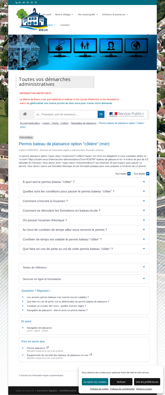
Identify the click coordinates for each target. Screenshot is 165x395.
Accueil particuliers (30, 123)
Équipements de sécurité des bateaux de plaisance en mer (58, 355)
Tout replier (121, 173)
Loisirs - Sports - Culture (56, 123)
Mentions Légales (144, 389)
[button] (84, 182)
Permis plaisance (36, 348)
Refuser (121, 381)
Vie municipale (86, 14)
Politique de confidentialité (122, 389)
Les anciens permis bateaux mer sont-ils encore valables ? (58, 297)
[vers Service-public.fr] (127, 115)
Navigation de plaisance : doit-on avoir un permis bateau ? (57, 310)
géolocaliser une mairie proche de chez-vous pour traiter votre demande (71, 103)
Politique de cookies (99, 389)
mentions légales (47, 390)
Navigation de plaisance (84, 123)
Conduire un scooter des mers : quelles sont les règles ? (56, 306)
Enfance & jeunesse (113, 14)
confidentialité (67, 390)
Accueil (47, 14)
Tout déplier (140, 173)
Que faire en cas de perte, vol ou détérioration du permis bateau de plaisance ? (68, 301)
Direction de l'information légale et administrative (42, 375)
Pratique (48, 25)
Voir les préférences (147, 381)
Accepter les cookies (95, 381)
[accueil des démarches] (25, 114)
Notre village (63, 14)
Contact (65, 25)
